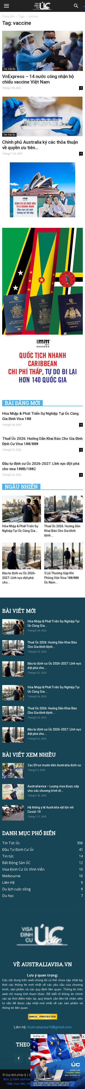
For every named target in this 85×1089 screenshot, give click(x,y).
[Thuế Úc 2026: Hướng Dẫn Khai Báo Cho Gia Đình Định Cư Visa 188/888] (63, 509)
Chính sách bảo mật (24, 1079)
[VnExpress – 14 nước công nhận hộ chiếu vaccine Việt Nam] (42, 51)
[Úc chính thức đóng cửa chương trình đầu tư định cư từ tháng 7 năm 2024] (58, 1061)
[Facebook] (18, 1058)
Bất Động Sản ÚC (16, 862)
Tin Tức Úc (9, 69)
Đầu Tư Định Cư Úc (18, 849)
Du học (8, 895)
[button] (77, 6)
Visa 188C (20, 1083)
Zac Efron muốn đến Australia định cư (54, 765)
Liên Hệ (8, 882)
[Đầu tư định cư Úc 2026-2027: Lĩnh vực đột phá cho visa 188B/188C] (21, 556)
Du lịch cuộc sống (16, 889)
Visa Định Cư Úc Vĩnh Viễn (23, 869)
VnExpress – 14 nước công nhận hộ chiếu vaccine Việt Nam (38, 79)
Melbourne (11, 875)
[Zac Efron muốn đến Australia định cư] (13, 770)
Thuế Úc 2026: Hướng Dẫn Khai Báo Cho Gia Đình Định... (62, 530)
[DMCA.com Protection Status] (42, 1016)
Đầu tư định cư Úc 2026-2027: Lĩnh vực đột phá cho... (19, 577)
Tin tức (8, 856)
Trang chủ (8, 16)
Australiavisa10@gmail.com (49, 1027)
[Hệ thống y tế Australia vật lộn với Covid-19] (13, 813)
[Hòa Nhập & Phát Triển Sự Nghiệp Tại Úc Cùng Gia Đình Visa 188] (21, 509)
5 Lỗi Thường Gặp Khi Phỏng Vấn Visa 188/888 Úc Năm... (61, 577)
